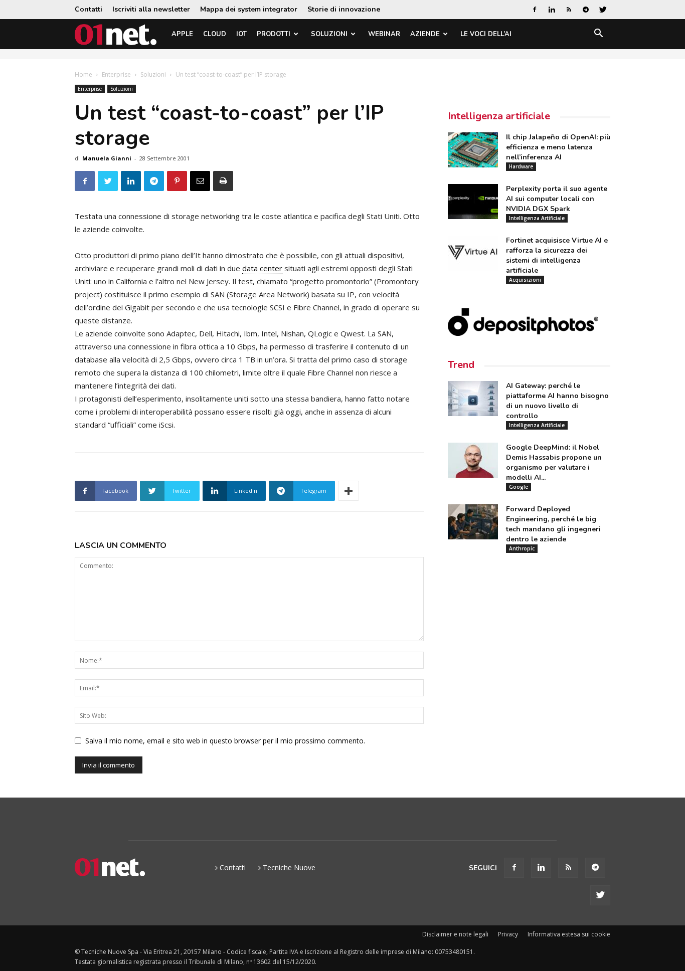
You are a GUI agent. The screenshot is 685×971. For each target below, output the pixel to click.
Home (83, 74)
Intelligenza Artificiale (537, 218)
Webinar (384, 34)
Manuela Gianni (106, 158)
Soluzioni (329, 34)
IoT (241, 34)
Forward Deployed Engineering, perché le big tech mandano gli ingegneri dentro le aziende (553, 524)
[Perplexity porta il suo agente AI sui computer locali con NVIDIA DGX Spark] (473, 201)
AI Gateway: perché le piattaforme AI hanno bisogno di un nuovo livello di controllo (557, 401)
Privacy (508, 934)
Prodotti (273, 34)
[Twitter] (602, 9)
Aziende (425, 34)
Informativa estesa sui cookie (569, 934)
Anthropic (522, 548)
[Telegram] (585, 9)
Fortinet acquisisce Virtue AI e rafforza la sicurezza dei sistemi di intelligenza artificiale (557, 255)
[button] (598, 35)
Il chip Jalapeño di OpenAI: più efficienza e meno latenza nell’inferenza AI (558, 147)
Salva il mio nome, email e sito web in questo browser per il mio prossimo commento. (225, 740)
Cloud (214, 34)
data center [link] (262, 268)
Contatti (88, 9)
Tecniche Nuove (289, 867)
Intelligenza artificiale (499, 116)
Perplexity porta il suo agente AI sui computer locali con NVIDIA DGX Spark (556, 199)
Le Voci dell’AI (485, 34)
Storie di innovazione (343, 9)
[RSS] (568, 9)
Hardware (521, 166)
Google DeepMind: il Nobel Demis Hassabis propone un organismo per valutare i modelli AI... (554, 462)
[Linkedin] (551, 9)
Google (518, 486)
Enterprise (116, 74)
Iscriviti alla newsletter (151, 9)
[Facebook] (534, 9)
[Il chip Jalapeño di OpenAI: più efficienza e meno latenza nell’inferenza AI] (473, 149)
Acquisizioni (525, 279)
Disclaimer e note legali (455, 934)
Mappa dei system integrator (248, 9)
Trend (461, 364)
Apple (182, 34)
